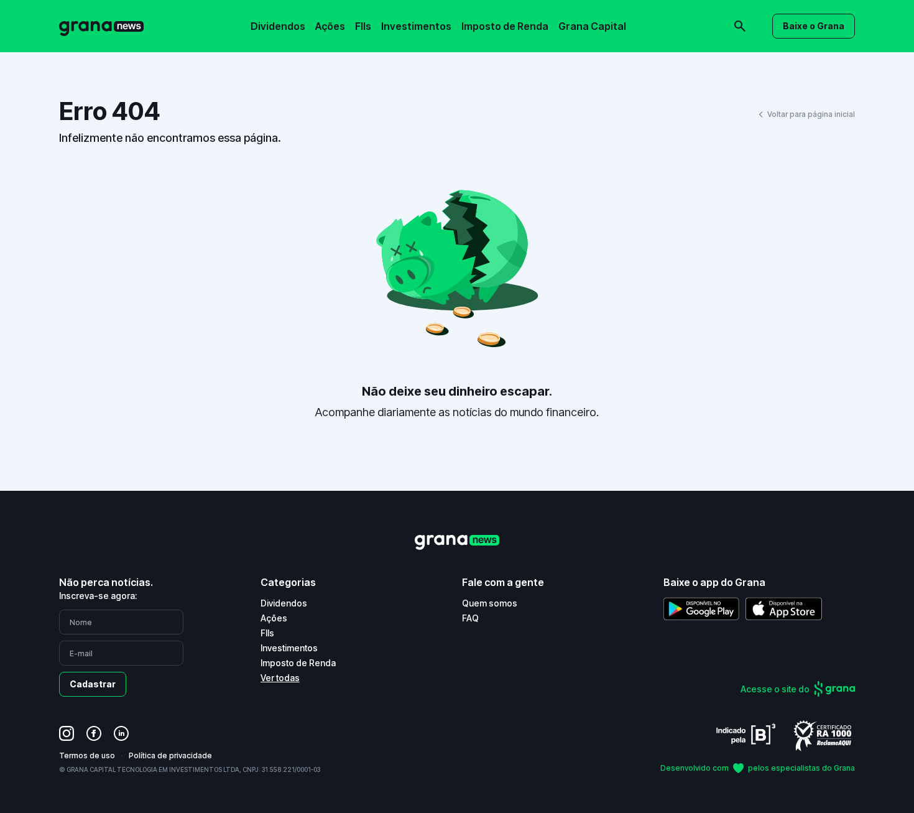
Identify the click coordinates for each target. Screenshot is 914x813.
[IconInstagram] (66, 733)
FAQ (470, 618)
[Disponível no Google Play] (701, 608)
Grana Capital (592, 26)
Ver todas (280, 677)
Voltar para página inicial (811, 114)
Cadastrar (93, 684)
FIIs (363, 26)
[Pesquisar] (568, 17)
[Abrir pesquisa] (739, 26)
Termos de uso (87, 755)
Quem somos (489, 603)
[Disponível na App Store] (784, 608)
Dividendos (278, 26)
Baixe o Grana (813, 26)
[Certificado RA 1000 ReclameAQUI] (822, 735)
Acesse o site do (775, 689)
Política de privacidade (170, 755)
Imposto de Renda (504, 26)
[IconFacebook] (93, 733)
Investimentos (416, 26)
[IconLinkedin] (121, 733)
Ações (330, 26)
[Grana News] (101, 26)
